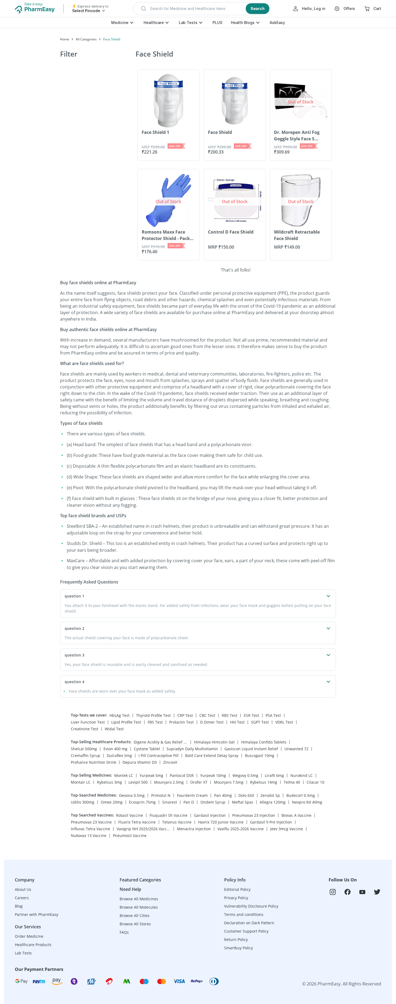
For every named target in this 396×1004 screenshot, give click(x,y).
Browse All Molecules (139, 907)
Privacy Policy (236, 897)
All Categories (86, 39)
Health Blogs (243, 22)
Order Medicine (29, 936)
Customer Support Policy (246, 931)
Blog (19, 906)
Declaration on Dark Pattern (249, 922)
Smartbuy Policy (238, 947)
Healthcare (154, 22)
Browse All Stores (135, 923)
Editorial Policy (237, 889)
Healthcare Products (33, 944)
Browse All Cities (135, 915)
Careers (22, 897)
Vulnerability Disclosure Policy (251, 906)
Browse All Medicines (139, 898)
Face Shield (111, 39)
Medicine (119, 22)
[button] (202, 8)
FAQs (124, 932)
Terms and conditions (243, 914)
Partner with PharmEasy (36, 914)
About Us (23, 889)
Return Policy (236, 939)
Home (64, 39)
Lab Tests (188, 22)
